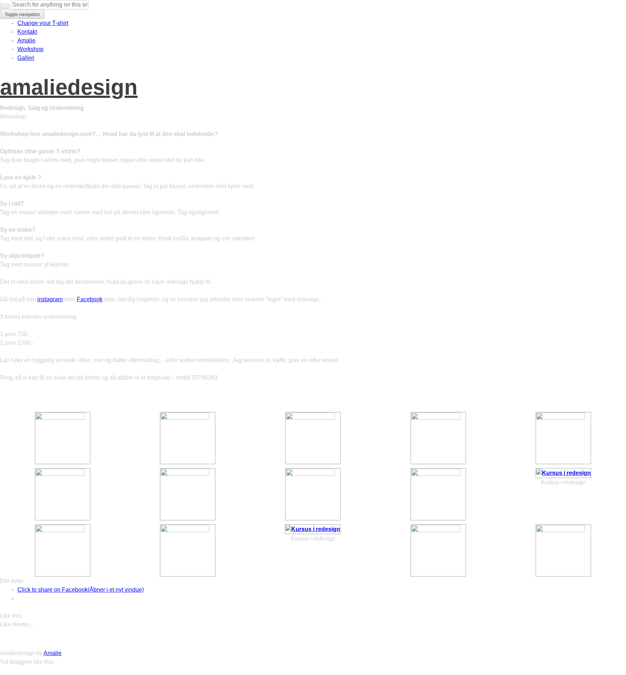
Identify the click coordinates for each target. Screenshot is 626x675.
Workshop (30, 49)
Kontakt (27, 32)
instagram (50, 299)
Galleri (25, 58)
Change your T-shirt (42, 23)
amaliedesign (69, 87)
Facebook (90, 299)
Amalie (26, 40)
